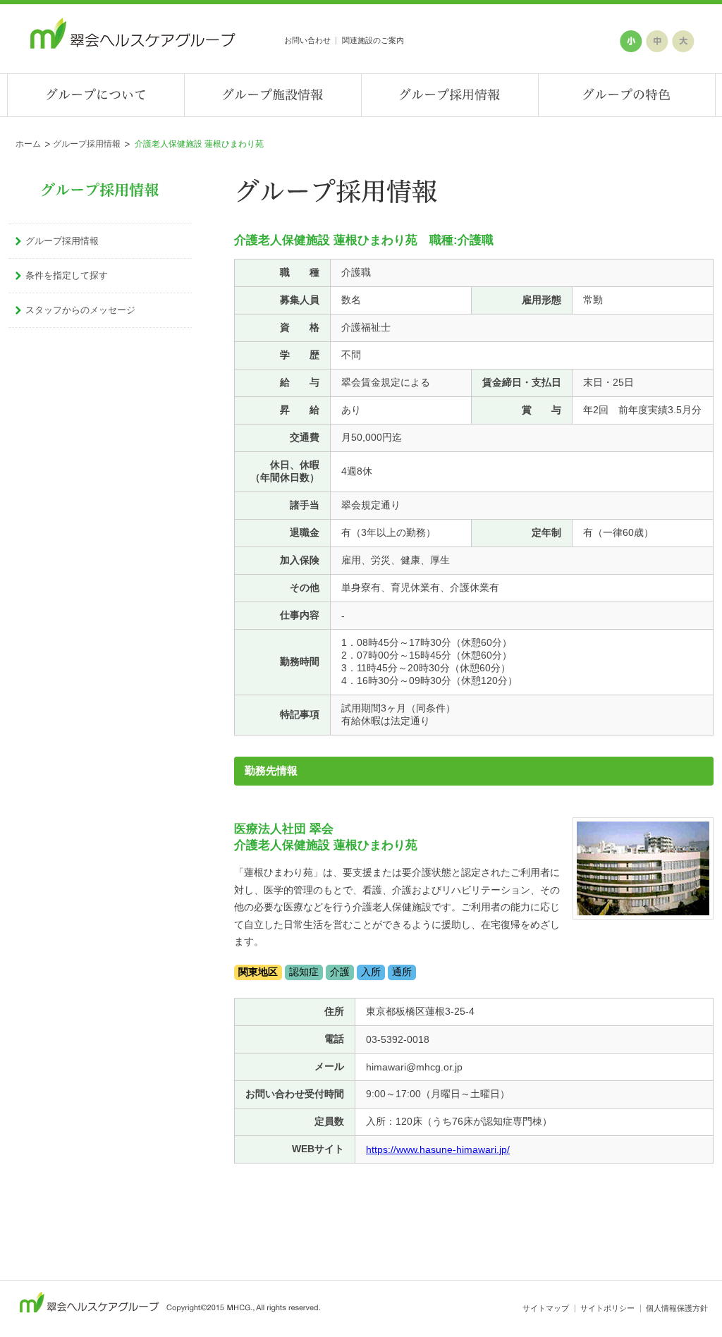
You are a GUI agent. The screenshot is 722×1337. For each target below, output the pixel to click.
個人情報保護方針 (677, 1308)
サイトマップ (545, 1308)
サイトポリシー (607, 1308)
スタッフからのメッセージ (80, 310)
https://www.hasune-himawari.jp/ (438, 1149)
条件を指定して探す (66, 275)
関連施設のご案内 (373, 40)
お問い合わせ (307, 40)
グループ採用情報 (87, 144)
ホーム (28, 144)
